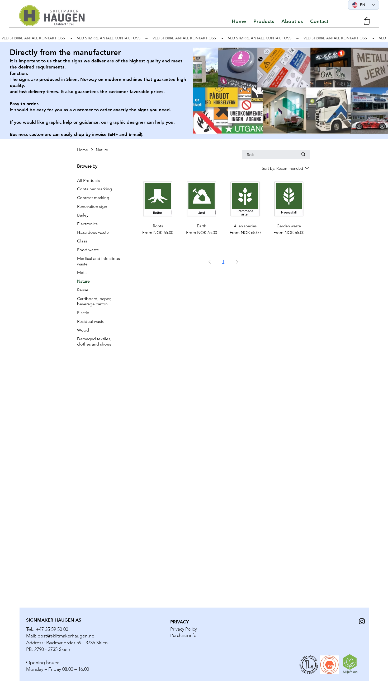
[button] (264, 21)
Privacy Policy (183, 629)
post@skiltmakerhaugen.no (65, 636)
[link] (367, 21)
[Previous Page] (209, 261)
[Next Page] (237, 261)
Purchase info (183, 635)
